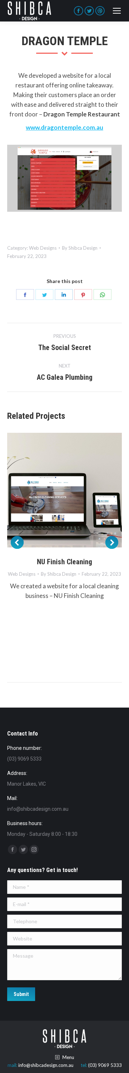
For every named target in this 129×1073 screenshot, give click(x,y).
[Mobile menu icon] (117, 11)
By (79, 248)
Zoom (55, 490)
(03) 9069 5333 (105, 1065)
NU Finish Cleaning (64, 561)
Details (74, 490)
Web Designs (43, 248)
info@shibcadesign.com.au (45, 1065)
